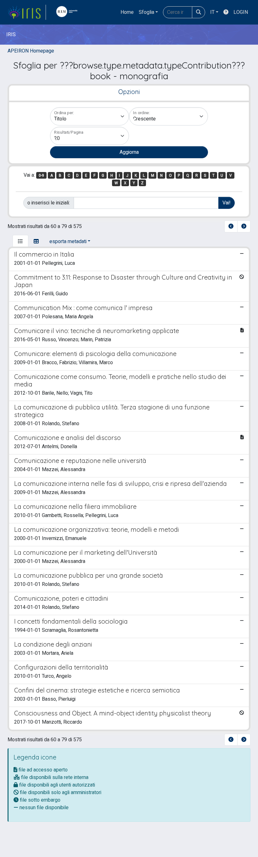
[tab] (20, 241)
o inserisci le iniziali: (48, 203)
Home (127, 12)
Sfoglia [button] (146, 12)
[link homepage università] (68, 12)
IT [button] (212, 12)
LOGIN (240, 12)
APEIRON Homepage (31, 51)
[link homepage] (27, 12)
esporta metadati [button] (68, 241)
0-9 (41, 175)
